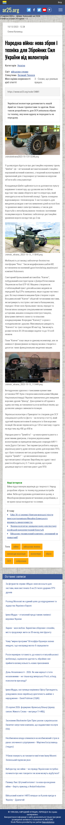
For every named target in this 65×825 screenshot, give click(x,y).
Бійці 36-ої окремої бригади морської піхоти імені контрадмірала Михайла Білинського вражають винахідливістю (30, 518)
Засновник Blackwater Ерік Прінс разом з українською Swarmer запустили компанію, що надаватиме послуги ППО (32, 725)
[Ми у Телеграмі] (29, 10)
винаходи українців (16, 554)
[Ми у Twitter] (39, 10)
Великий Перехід (26, 75)
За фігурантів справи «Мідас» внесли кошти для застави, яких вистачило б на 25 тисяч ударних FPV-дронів (31, 588)
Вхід (60, 2)
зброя (48, 554)
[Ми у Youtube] (44, 10)
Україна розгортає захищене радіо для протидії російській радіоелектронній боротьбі (31, 528)
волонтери (36, 554)
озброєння (21, 561)
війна (16, 546)
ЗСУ (9, 561)
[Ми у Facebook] (34, 10)
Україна (21, 65)
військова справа (19, 71)
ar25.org (11, 10)
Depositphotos (48, 822)
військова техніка (32, 546)
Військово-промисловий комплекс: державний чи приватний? (32, 535)
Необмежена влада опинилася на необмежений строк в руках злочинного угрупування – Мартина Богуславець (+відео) (32, 742)
